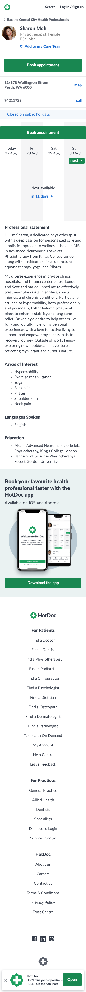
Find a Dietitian (43, 697)
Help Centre (43, 755)
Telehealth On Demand (43, 736)
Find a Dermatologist (43, 717)
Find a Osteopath (43, 707)
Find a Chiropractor (43, 678)
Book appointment (43, 65)
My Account (43, 745)
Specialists (43, 819)
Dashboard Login (43, 829)
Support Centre (43, 838)
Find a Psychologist (43, 688)
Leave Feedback (43, 764)
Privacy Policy (43, 903)
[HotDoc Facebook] (34, 939)
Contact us (43, 883)
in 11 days (39, 196)
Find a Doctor (43, 640)
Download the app (43, 583)
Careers (43, 874)
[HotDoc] (7, 7)
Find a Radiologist (43, 726)
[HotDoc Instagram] (51, 939)
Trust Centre (43, 912)
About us (43, 864)
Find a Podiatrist (43, 669)
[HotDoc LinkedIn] (43, 939)
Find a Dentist (43, 650)
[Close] (5, 980)
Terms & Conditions (43, 893)
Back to (37, 19)
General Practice (43, 790)
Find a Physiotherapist (43, 659)
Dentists (43, 810)
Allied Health (43, 800)
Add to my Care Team (43, 46)
